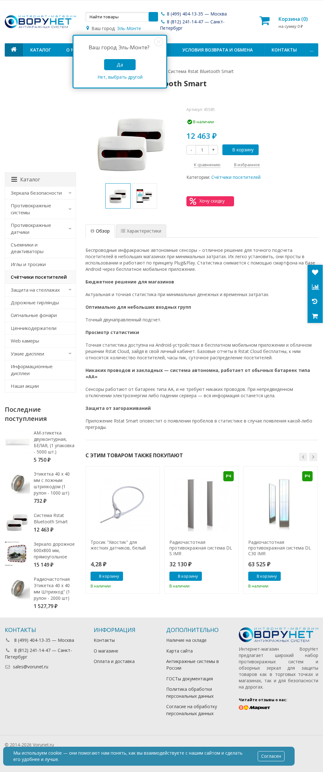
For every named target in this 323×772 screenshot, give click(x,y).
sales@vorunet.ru (30, 667)
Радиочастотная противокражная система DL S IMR (200, 547)
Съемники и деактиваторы (27, 247)
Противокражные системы (31, 208)
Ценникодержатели (33, 328)
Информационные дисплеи (32, 369)
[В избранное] (152, 576)
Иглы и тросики (28, 264)
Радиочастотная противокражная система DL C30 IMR (279, 547)
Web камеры (25, 340)
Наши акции (25, 386)
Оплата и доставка (114, 661)
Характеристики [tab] (144, 231)
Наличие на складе (186, 640)
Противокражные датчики (31, 228)
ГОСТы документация (189, 679)
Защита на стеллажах (35, 290)
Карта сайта (179, 651)
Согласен (271, 756)
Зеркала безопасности (36, 193)
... (312, 50)
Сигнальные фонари (34, 315)
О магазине (106, 651)
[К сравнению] (143, 576)
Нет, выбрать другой (120, 77)
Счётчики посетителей (236, 177)
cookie (55, 753)
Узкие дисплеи (27, 353)
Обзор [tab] (103, 231)
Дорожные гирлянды (35, 302)
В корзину (243, 150)
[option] (118, 196)
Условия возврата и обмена (217, 50)
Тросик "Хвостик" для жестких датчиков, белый (118, 545)
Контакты (284, 50)
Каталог (40, 50)
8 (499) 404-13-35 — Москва (196, 14)
